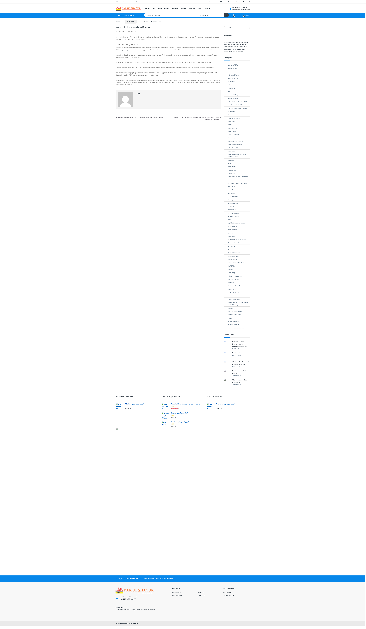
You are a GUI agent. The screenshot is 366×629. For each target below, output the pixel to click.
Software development (235, 276)
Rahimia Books (150, 8)
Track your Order (228, 595)
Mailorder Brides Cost (234, 243)
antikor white (231, 85)
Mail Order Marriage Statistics (237, 239)
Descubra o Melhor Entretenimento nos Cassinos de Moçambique (240, 344)
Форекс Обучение (234, 324)
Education (231, 160)
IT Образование (233, 196)
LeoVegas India (232, 226)
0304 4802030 (177, 595)
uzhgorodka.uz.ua (233, 292)
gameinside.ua (232, 180)
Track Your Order (226, 2)
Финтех (230, 318)
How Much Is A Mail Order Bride (237, 183)
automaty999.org (233, 98)
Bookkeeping (232, 121)
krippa (230, 220)
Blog (199, 8)
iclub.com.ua (231, 186)
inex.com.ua (231, 193)
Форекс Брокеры (233, 321)
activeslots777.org (233, 78)
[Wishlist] (237, 15)
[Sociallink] (116, 614)
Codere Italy (231, 138)
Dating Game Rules (233, 148)
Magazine (208, 8)
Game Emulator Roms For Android (238, 176)
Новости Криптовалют (235, 311)
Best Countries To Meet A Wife (237, 101)
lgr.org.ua (230, 233)
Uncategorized (130, 21)
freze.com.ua (232, 170)
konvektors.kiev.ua (233, 213)
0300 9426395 (177, 592)
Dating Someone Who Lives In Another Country (237, 156)
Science (175, 8)
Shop (237, 2)
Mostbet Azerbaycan (234, 253)
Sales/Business (163, 8)
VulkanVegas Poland (234, 299)
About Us (192, 8)
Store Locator (213, 2)
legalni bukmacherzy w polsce (237, 223)
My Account (246, 2)
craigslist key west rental (127, 50)
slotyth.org (231, 269)
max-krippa (231, 246)
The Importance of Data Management (239, 381)
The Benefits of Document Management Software (240, 363)
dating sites (231, 151)
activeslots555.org (233, 75)
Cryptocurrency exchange (236, 141)
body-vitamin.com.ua (234, 118)
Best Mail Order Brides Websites (238, 108)
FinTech (230, 163)
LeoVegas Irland (233, 229)
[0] (233, 15)
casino (230, 124)
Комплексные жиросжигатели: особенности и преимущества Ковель (139, 117)
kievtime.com (232, 210)
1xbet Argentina (232, 68)
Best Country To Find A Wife (236, 105)
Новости (230, 308)
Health (183, 8)
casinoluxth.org (232, 128)
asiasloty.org (231, 88)
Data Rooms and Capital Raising (239, 372)
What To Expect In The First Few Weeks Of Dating (238, 304)
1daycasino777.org (233, 65)
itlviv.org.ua (231, 200)
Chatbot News (232, 131)
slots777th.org (232, 266)
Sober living (231, 272)
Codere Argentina (233, 134)
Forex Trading (232, 166)
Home (118, 21)
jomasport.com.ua (233, 203)
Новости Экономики (234, 315)
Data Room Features (238, 353)
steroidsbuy (231, 282)
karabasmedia (232, 206)
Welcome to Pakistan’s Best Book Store (127, 2)
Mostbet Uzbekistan (234, 256)
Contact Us (201, 595)
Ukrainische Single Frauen (236, 286)
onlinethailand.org (233, 259)
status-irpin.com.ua (233, 279)
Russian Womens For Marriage (237, 263)
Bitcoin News (232, 111)
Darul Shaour (121, 623)
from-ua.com (231, 173)
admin (137, 94)
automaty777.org (233, 95)
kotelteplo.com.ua (233, 216)
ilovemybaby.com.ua (234, 190)
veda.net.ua (231, 296)
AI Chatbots (231, 81)
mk (228, 249)
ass (229, 91)
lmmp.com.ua (231, 236)
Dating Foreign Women (235, 144)
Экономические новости (236, 328)
